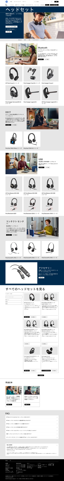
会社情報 (6, 463)
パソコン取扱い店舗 (19, 469)
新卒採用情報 (7, 470)
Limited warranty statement (9, 477)
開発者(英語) (39, 467)
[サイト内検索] (51, 1)
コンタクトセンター (36, 39)
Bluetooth (20, 39)
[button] (32, 445)
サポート (28, 463)
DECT (25, 39)
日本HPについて (7, 464)
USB (29, 39)
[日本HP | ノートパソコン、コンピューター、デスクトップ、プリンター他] (7, 2)
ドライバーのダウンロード (30, 464)
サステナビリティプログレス (9, 472)
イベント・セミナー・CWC (9, 471)
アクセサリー (44, 39)
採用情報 (6, 469)
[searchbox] (42, 2)
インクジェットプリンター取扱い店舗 (21, 470)
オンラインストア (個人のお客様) (20, 464)
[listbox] (13, 299)
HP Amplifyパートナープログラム (42, 466)
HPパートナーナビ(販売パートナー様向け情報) (42, 465)
